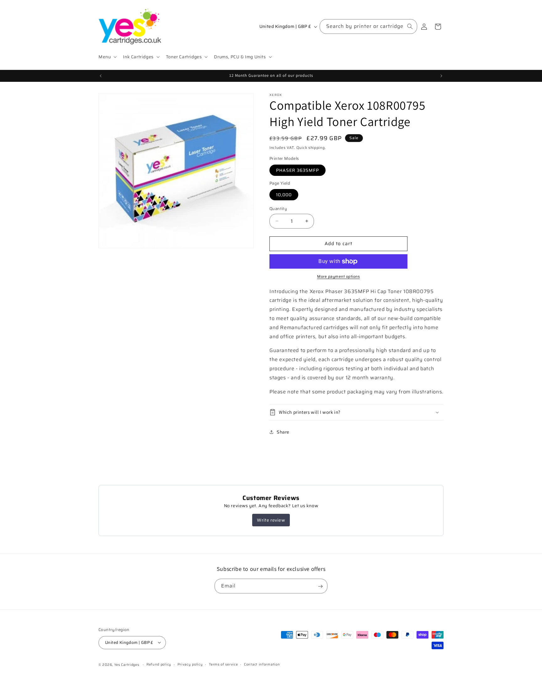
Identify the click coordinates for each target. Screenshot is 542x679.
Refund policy (158, 664)
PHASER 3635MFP (297, 170)
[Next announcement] (441, 76)
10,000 (284, 194)
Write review (271, 520)
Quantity (278, 209)
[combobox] (368, 26)
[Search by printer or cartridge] (410, 26)
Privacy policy (190, 664)
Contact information (262, 664)
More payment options (338, 276)
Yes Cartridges (126, 664)
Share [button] (283, 432)
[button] (107, 56)
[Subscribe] (320, 586)
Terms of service (223, 664)
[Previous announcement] (101, 76)
